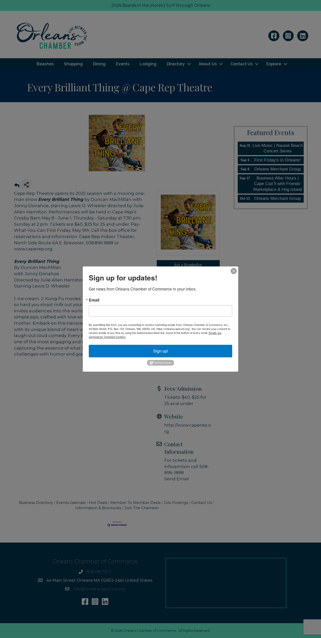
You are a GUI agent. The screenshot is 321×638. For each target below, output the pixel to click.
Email (94, 300)
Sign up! (160, 351)
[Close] (234, 271)
